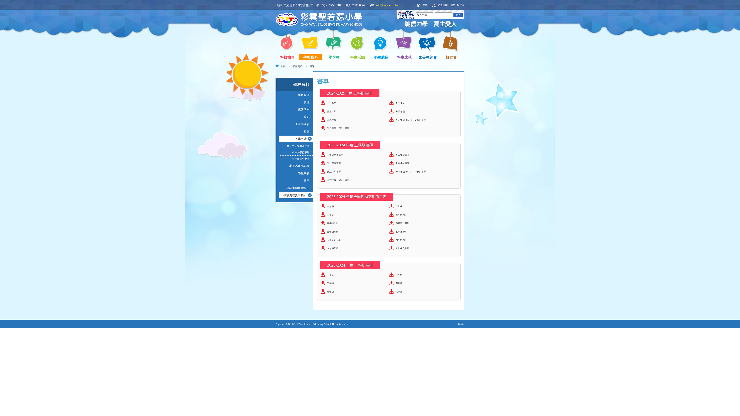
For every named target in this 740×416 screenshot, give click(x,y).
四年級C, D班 (402, 223)
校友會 (451, 57)
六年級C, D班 (402, 248)
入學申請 (301, 139)
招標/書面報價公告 (297, 188)
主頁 (424, 5)
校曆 (306, 131)
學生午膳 (303, 173)
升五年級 (331, 119)
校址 (306, 102)
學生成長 (381, 57)
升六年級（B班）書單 (338, 128)
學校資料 (310, 57)
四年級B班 (332, 223)
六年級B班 (332, 248)
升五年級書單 (334, 171)
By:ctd (461, 324)
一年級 (330, 206)
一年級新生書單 (335, 154)
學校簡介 (287, 57)
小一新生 (331, 103)
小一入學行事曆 (300, 152)
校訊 (306, 117)
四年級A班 (401, 214)
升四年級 (400, 111)
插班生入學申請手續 (298, 146)
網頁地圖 (443, 5)
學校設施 (303, 95)
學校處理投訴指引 (295, 195)
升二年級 (400, 103)
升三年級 (331, 111)
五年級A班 (332, 231)
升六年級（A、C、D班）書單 (411, 119)
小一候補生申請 (300, 158)
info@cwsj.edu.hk (386, 5)
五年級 (330, 291)
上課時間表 (302, 124)
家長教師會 (428, 57)
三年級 (330, 214)
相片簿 (460, 5)
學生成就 (404, 57)
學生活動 (357, 57)
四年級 (399, 283)
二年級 (399, 206)
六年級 (399, 291)
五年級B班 (401, 231)
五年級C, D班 (334, 240)
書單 (306, 180)
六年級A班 (401, 240)
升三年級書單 (334, 163)
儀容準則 (303, 109)
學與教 (334, 57)
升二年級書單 (403, 154)
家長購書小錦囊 (299, 166)
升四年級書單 (403, 163)
